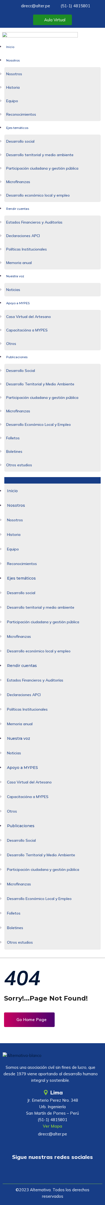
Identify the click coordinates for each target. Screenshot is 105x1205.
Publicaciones (16, 357)
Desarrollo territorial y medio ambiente (40, 154)
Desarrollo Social (20, 370)
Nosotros (13, 60)
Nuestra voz (15, 276)
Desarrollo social (20, 141)
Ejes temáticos (17, 128)
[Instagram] (68, 1172)
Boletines (14, 451)
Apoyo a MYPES (18, 303)
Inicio (10, 47)
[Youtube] (36, 1172)
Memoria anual (19, 262)
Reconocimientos (21, 114)
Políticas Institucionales (26, 249)
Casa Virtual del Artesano (28, 316)
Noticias (13, 289)
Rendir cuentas (17, 209)
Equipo (12, 100)
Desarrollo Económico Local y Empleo (38, 424)
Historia (13, 87)
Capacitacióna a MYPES (27, 330)
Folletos (13, 438)
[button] (52, 480)
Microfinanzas (18, 181)
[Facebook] (52, 1172)
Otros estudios (19, 465)
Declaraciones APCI (23, 235)
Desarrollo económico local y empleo (38, 195)
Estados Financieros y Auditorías (34, 222)
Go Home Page (31, 1019)
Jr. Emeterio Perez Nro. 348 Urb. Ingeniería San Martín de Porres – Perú (52, 1107)
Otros (11, 343)
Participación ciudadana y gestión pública (42, 168)
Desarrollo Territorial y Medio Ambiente (40, 384)
